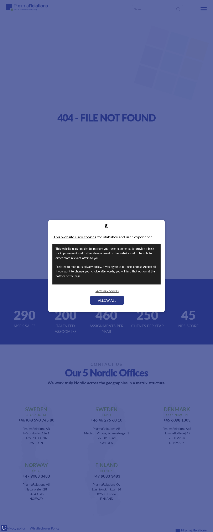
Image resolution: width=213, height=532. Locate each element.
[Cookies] (4, 528)
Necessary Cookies (107, 291)
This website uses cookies (74, 236)
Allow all (107, 300)
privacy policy (92, 267)
